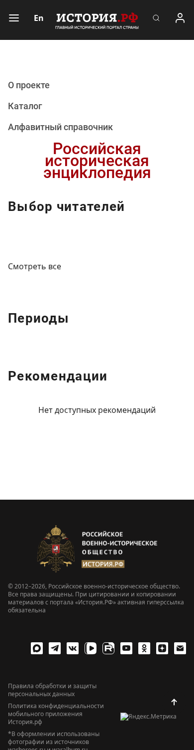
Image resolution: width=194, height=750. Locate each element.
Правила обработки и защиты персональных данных (52, 690)
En (39, 18)
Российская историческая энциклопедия (97, 160)
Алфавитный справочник (60, 127)
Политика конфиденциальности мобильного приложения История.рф (56, 714)
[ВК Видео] (91, 648)
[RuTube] (108, 648)
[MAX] (37, 648)
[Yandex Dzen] (162, 648)
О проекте (29, 85)
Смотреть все (34, 266)
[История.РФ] (97, 20)
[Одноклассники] (144, 648)
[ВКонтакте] (73, 648)
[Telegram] (55, 648)
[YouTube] (126, 648)
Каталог (25, 106)
